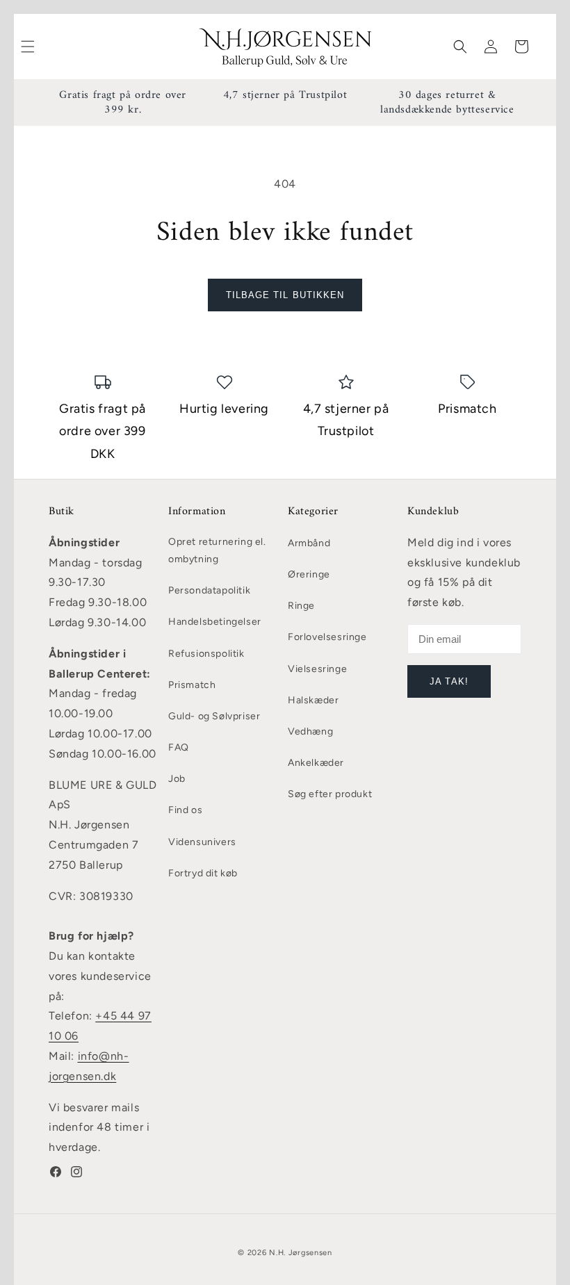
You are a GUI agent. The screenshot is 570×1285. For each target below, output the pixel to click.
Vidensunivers (202, 842)
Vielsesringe (317, 669)
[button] (460, 46)
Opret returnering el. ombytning (217, 550)
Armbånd (309, 543)
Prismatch (191, 685)
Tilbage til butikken (285, 295)
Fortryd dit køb (203, 873)
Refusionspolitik (206, 654)
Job (177, 779)
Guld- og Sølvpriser (214, 716)
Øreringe (309, 574)
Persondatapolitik (209, 590)
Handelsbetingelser (214, 622)
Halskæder (313, 700)
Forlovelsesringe (327, 637)
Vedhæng (310, 731)
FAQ (178, 747)
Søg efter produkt (330, 794)
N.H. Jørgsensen (300, 1252)
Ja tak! (449, 681)
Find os (185, 810)
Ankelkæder (316, 763)
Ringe (301, 606)
